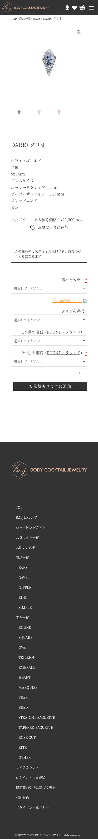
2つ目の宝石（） (53, 352)
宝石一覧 (22, 617)
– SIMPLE (24, 607)
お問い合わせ (26, 547)
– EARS (21, 567)
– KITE (21, 747)
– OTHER (23, 757)
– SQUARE (24, 637)
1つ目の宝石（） (53, 332)
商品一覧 (25, 18)
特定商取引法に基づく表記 (36, 787)
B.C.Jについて (26, 517)
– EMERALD (26, 667)
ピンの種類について (67, 300)
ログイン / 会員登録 (30, 777)
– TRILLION (25, 657)
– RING (21, 597)
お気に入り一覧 (27, 537)
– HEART (23, 677)
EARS (37, 18)
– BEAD (22, 707)
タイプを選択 (72, 311)
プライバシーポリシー (32, 807)
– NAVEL (22, 577)
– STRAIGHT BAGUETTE (35, 717)
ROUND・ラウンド (63, 332)
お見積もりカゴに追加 (50, 386)
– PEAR (22, 697)
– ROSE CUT (26, 737)
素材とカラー (72, 279)
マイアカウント (27, 767)
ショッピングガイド (31, 527)
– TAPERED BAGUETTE (34, 727)
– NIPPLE (23, 587)
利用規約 (22, 797)
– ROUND (23, 627)
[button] (91, 8)
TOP (14, 18)
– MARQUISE (26, 687)
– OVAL (21, 647)
